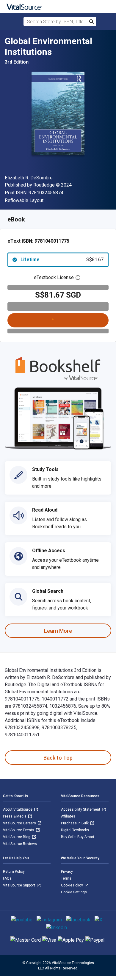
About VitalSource (18, 809)
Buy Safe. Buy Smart (77, 837)
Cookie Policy (72, 885)
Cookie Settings (74, 892)
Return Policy (14, 871)
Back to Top (58, 758)
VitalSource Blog (17, 837)
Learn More (58, 631)
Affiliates (68, 816)
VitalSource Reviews (20, 844)
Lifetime (62, 259)
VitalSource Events (19, 830)
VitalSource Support (19, 885)
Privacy (67, 871)
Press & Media (15, 816)
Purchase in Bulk (75, 823)
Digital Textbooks (75, 830)
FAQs (7, 878)
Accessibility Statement (81, 809)
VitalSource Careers (20, 823)
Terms (66, 878)
